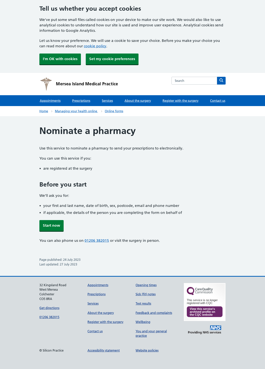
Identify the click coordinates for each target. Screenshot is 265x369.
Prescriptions (81, 101)
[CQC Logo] (200, 294)
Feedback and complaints (154, 313)
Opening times (146, 285)
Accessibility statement (103, 350)
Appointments (50, 101)
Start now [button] (51, 225)
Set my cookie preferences (112, 59)
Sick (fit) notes (146, 294)
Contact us (217, 101)
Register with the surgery (180, 101)
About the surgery (138, 101)
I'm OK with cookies (60, 59)
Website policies (147, 350)
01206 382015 (97, 240)
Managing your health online (76, 111)
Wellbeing (143, 322)
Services (107, 101)
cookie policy (95, 46)
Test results (143, 303)
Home (43, 111)
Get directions (49, 308)
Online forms (114, 111)
